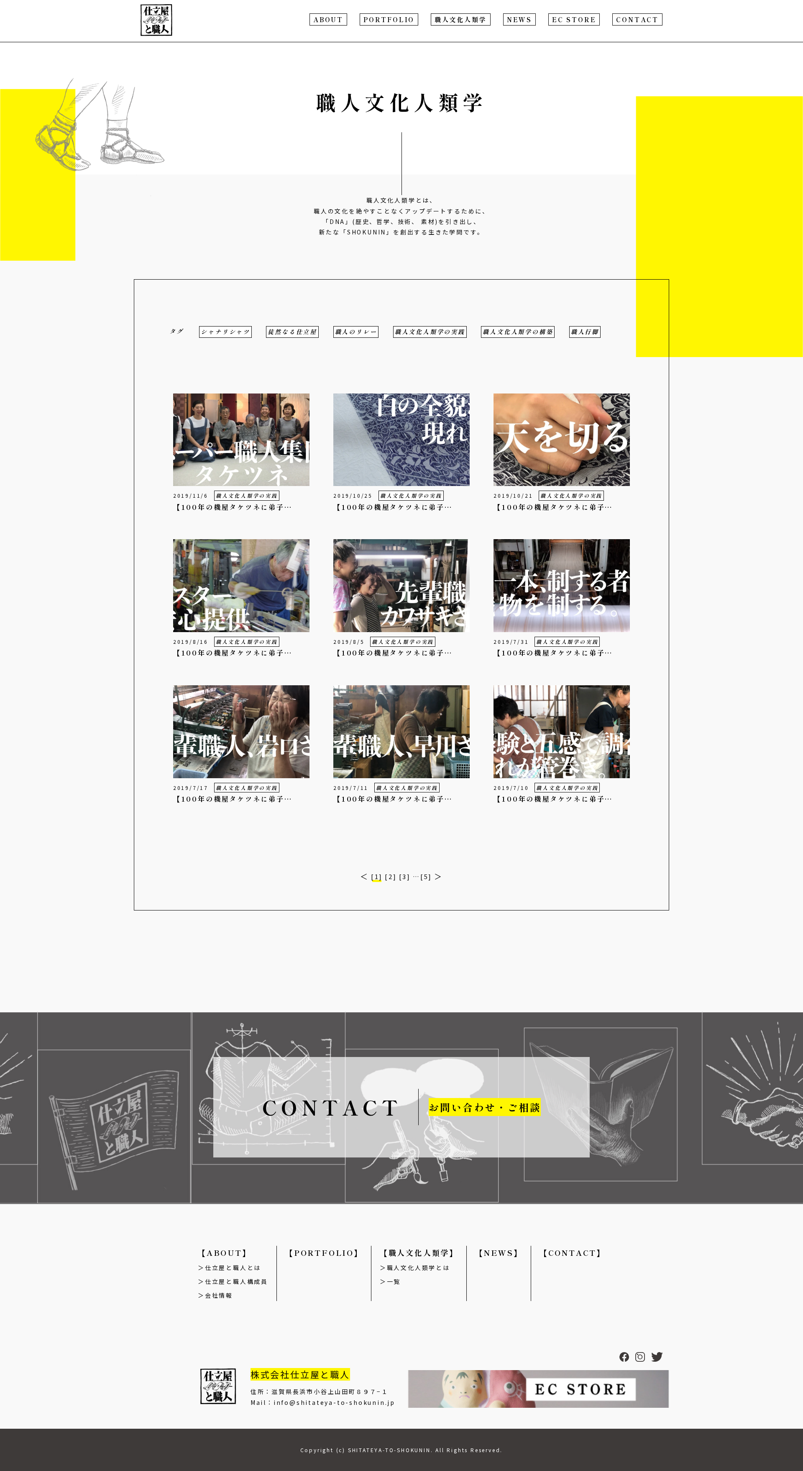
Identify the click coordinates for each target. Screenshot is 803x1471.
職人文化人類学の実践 (430, 331)
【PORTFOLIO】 (324, 1252)
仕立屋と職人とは (233, 1267)
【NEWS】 (498, 1252)
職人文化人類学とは (418, 1267)
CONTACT (637, 19)
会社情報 (219, 1295)
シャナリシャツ (225, 331)
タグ (176, 331)
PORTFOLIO (388, 19)
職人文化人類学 (461, 19)
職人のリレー (356, 331)
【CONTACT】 (572, 1252)
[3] (405, 876)
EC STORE (574, 19)
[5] (426, 876)
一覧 (394, 1281)
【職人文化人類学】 (419, 1252)
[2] (390, 876)
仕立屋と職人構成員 (236, 1281)
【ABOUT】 (224, 1252)
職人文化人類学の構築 (518, 331)
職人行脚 (585, 331)
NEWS (519, 19)
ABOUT (328, 19)
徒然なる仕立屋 (292, 331)
